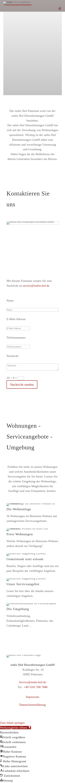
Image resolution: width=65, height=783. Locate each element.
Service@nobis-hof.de (32, 682)
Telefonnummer (16, 337)
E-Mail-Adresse (16, 319)
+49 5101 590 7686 (36, 687)
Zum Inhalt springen (12, 722)
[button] (15, 727)
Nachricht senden (22, 384)
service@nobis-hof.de (36, 285)
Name (10, 300)
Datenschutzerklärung (32, 704)
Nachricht (12, 356)
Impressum (32, 697)
